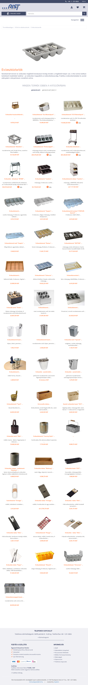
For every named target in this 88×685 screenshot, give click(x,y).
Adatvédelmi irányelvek (62, 650)
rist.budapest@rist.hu (36, 682)
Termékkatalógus (8, 27)
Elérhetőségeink (44, 637)
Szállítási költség (17, 673)
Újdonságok (58, 657)
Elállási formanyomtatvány (63, 655)
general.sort (35, 90)
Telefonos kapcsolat (61, 662)
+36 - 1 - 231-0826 (73, 1)
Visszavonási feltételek (61, 652)
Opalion (56, 682)
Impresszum (58, 659)
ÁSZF (56, 648)
